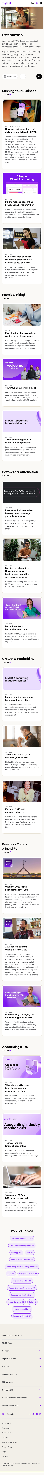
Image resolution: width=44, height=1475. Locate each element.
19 (22, 1288)
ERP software (7, 1382)
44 (16, 1252)
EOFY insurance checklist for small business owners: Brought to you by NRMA (18, 259)
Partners (5, 1366)
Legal (4, 1452)
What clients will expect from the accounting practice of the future (17, 1088)
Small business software (12, 1335)
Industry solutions (9, 1374)
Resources (5, 1428)
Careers (5, 1437)
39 (22, 1267)
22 (22, 1281)
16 (22, 1309)
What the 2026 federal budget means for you (16, 888)
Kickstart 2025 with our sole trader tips (15, 811)
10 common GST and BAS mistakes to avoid (16, 1196)
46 (22, 1238)
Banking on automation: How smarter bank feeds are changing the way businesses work (17, 572)
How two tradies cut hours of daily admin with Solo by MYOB (21, 130)
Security (5, 1456)
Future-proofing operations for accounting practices (19, 698)
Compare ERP (7, 1390)
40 (22, 1260)
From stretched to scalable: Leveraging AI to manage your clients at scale (19, 513)
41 (30, 1252)
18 (32, 1302)
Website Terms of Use (9, 1442)
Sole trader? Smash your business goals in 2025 (17, 756)
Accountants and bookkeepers (14, 1398)
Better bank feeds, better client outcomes (17, 628)
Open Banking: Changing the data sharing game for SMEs (19, 1016)
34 (10, 1274)
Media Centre (7, 1433)
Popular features (9, 1359)
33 (28, 1274)
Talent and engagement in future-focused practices (18, 441)
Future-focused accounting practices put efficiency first (19, 203)
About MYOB (6, 1423)
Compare (6, 1351)
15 (22, 1316)
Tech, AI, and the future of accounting (15, 1144)
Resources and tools (10, 1405)
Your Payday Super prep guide (20, 388)
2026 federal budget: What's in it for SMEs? (16, 948)
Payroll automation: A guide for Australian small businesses (20, 334)
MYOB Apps (7, 1343)
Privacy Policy (7, 1447)
